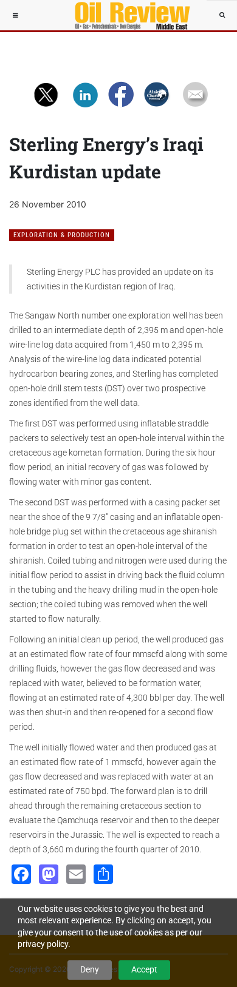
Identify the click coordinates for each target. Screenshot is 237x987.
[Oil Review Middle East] (126, 15)
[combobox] (222, 15)
